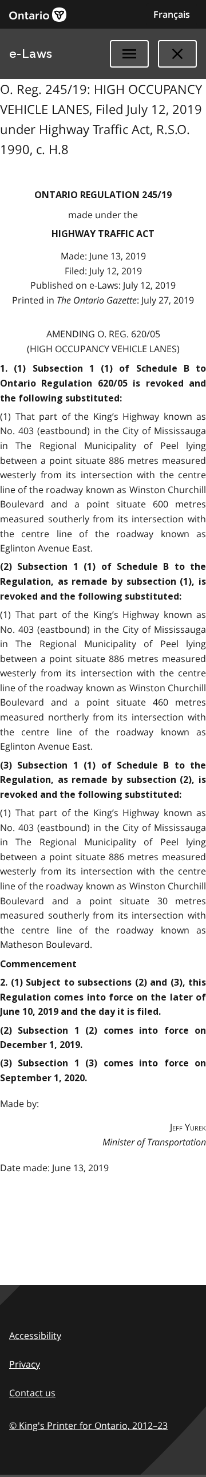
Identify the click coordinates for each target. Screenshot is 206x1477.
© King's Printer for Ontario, (88, 1425)
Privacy (24, 1364)
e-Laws (31, 54)
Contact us (32, 1393)
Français (171, 14)
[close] (177, 54)
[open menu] (129, 54)
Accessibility (35, 1335)
